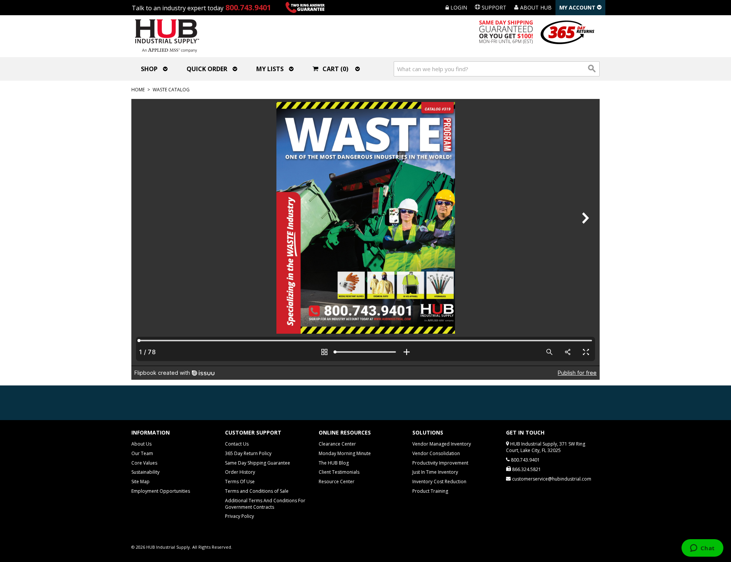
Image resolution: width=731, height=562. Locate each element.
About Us (141, 444)
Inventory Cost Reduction (439, 481)
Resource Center (336, 481)
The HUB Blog (334, 463)
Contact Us (237, 444)
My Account (578, 7)
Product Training (430, 491)
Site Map (140, 481)
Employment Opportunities (160, 491)
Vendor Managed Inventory (441, 444)
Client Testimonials (339, 472)
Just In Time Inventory (435, 472)
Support (493, 7)
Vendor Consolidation (436, 453)
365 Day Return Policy (248, 453)
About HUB (535, 7)
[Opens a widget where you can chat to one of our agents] (702, 548)
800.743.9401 (248, 7)
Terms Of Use (240, 481)
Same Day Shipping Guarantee (257, 463)
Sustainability (145, 472)
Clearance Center (337, 444)
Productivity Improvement (440, 463)
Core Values (144, 463)
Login (458, 7)
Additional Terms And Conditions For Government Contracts (265, 503)
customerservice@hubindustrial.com (551, 479)
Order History (240, 472)
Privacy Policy (239, 516)
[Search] (592, 68)
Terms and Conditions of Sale (257, 491)
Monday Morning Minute (345, 453)
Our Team (142, 453)
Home (138, 89)
